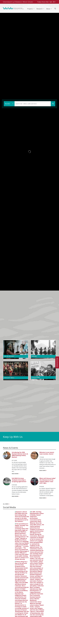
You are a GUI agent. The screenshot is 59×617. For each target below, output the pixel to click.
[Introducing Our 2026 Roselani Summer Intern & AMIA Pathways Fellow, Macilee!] (7, 455)
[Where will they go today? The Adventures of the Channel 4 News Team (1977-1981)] (35, 481)
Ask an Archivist (57, 362)
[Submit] (53, 103)
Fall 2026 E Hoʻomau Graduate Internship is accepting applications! (19, 480)
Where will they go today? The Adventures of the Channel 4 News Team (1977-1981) (47, 481)
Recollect (7, 104)
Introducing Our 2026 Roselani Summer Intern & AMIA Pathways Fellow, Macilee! (20, 455)
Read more (15, 473)
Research (39, 9)
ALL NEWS (5, 504)
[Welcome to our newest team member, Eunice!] (35, 455)
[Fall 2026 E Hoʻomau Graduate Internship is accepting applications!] (7, 481)
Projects (30, 9)
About (48, 9)
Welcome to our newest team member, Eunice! (46, 453)
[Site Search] (55, 9)
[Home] (13, 8)
